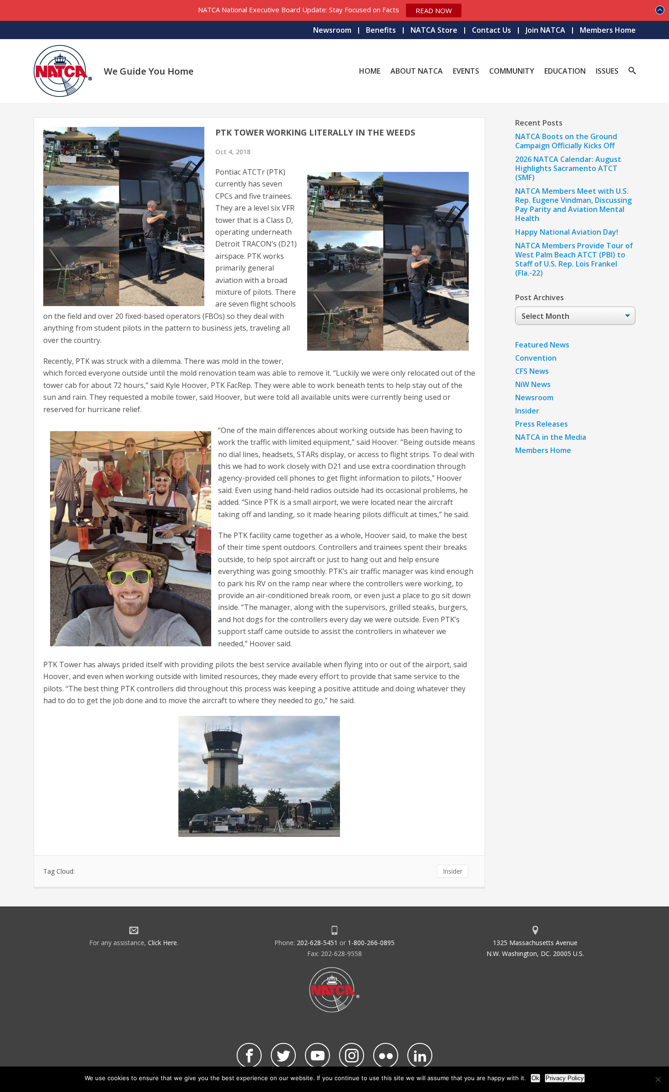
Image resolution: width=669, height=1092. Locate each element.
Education (565, 71)
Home (369, 71)
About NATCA (416, 71)
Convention (536, 358)
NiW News (533, 384)
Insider (452, 871)
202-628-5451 (317, 942)
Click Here (162, 942)
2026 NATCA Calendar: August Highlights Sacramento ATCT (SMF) (568, 168)
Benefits (381, 30)
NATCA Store (434, 30)
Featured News (542, 345)
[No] (657, 1079)
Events (466, 71)
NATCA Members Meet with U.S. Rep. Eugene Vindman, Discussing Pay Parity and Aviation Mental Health (573, 204)
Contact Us (491, 30)
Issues (607, 71)
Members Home (608, 30)
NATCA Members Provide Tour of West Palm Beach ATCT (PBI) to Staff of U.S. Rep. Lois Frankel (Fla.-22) (574, 259)
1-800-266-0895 (371, 942)
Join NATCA (545, 30)
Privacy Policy (565, 1078)
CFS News (532, 371)
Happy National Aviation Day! (566, 232)
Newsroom (332, 30)
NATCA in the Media (550, 437)
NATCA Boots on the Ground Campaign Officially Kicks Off (566, 141)
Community (511, 71)
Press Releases (541, 424)
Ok (535, 1078)
